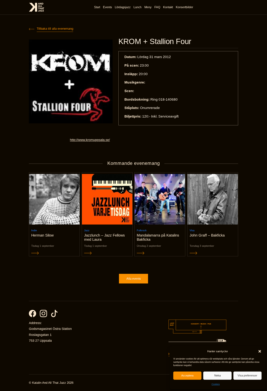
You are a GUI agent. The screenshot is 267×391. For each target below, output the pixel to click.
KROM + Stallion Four (154, 41)
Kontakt (168, 7)
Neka (217, 375)
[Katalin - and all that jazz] (36, 7)
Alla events (133, 278)
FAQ (157, 7)
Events (107, 7)
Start (97, 7)
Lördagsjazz (123, 7)
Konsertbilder (184, 7)
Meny (147, 7)
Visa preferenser (247, 375)
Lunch (137, 7)
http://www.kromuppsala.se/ (90, 140)
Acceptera (187, 375)
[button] (260, 351)
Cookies (216, 384)
